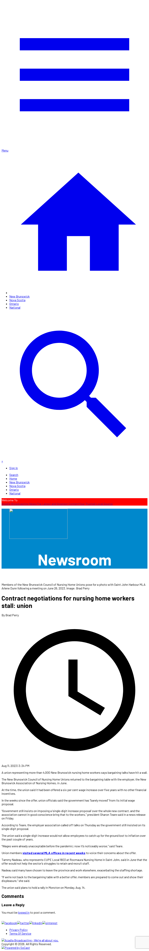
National (14, 307)
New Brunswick (19, 296)
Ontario (14, 304)
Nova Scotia (17, 300)
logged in (23, 912)
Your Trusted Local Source (96, 504)
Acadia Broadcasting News (19, 504)
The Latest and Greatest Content (58, 504)
